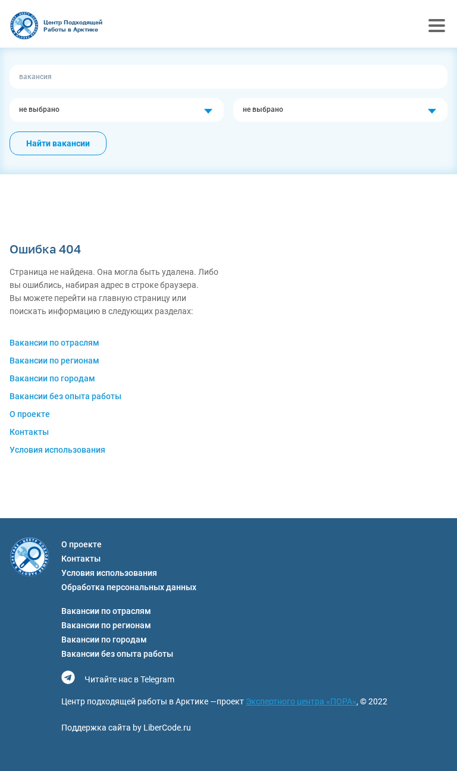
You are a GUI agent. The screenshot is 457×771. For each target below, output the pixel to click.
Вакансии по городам (52, 378)
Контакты (29, 432)
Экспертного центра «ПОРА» (301, 701)
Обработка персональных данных (128, 587)
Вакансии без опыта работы (65, 396)
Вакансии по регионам (54, 360)
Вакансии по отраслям (54, 342)
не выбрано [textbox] (39, 109)
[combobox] (117, 110)
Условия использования (57, 450)
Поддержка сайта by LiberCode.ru (126, 727)
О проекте (30, 414)
